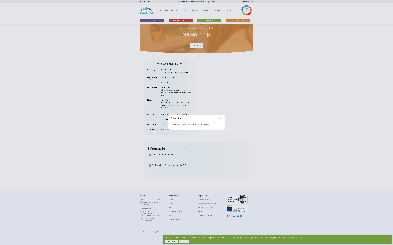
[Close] (220, 118)
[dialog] (196, 122)
